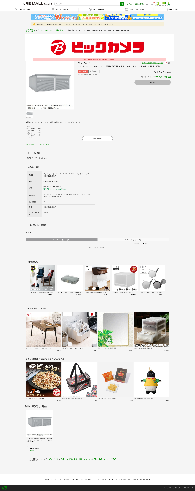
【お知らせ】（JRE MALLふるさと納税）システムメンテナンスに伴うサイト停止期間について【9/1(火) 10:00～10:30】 (75, 24)
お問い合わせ (67, 479)
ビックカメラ (53, 459)
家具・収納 (60, 30)
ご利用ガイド (48, 479)
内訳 (169, 77)
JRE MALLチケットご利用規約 (117, 479)
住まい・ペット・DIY (45, 30)
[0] (152, 3)
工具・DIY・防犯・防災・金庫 (71, 459)
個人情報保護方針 (145, 479)
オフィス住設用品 (90, 459)
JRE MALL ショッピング (30, 30)
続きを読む (97, 139)
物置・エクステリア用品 (107, 459)
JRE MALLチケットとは (92, 479)
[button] (163, 281)
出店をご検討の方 (133, 479)
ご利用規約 (104, 479)
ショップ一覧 (57, 479)
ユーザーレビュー (61, 240)
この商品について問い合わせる (152, 63)
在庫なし (152, 82)
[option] (50, 85)
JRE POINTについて (78, 479)
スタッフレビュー (133, 240)
